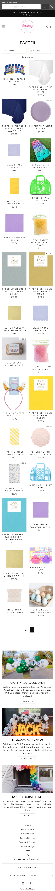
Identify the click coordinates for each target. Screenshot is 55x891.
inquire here (27, 759)
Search (27, 825)
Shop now (27, 816)
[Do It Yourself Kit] (27, 779)
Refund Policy (27, 833)
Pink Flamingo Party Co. (26, 875)
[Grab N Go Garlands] (27, 665)
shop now (27, 701)
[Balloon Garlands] (27, 722)
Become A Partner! (27, 842)
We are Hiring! (27, 846)
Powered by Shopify (27, 889)
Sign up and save (26, 867)
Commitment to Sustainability (27, 859)
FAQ (27, 855)
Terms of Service (27, 838)
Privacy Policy (27, 829)
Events (27, 850)
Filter (11, 50)
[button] (51, 6)
